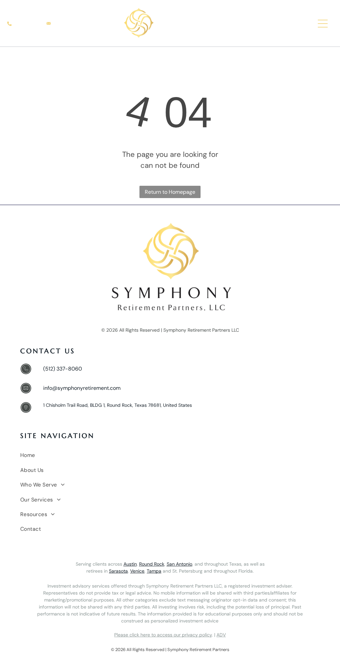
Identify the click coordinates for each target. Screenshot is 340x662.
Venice (137, 571)
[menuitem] (170, 455)
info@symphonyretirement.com (82, 388)
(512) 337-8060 (62, 368)
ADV (221, 635)
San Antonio (179, 564)
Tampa (154, 571)
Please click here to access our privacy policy (163, 635)
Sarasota (118, 571)
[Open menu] (323, 24)
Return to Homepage (170, 191)
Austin (130, 564)
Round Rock (151, 564)
